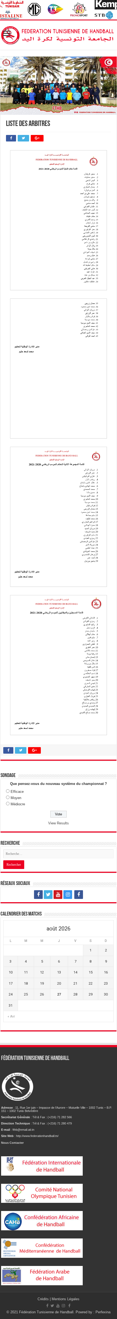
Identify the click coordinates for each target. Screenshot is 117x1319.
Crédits (44, 1299)
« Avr (11, 1016)
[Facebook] (38, 894)
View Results (58, 823)
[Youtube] (58, 894)
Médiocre (18, 804)
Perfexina (103, 1312)
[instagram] (67, 894)
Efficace (17, 792)
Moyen (16, 798)
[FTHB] (58, 34)
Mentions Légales (65, 1299)
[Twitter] (48, 894)
